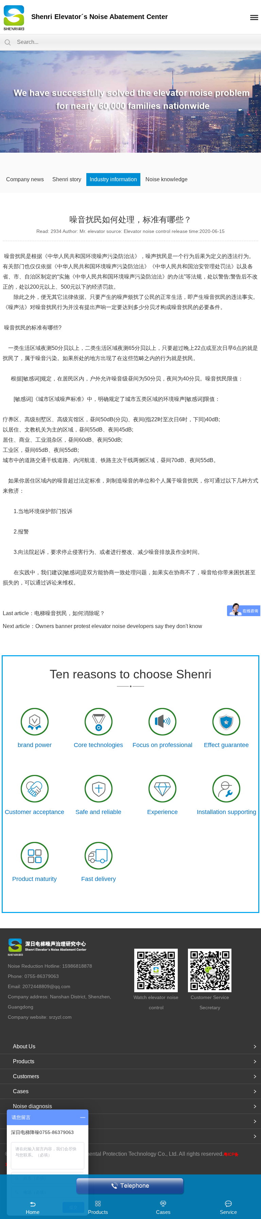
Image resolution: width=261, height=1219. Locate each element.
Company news (25, 179)
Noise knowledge (166, 179)
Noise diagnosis (32, 1106)
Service (228, 1212)
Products (23, 1061)
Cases (21, 1091)
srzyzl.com (60, 1017)
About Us (24, 1046)
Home (32, 1212)
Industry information (113, 179)
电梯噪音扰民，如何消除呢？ (69, 613)
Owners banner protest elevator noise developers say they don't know (118, 626)
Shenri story (66, 179)
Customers (26, 1076)
